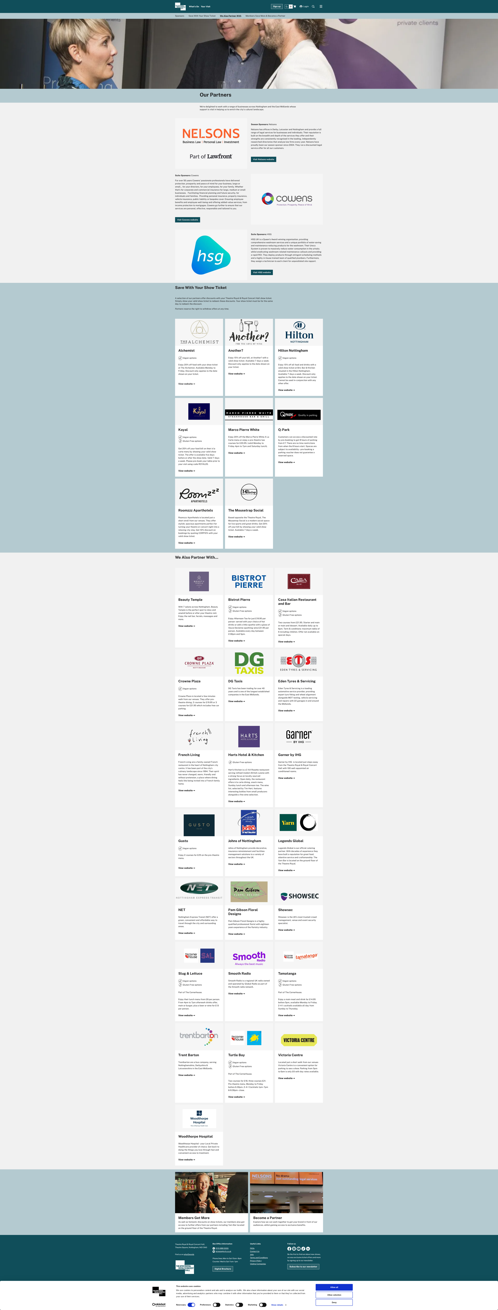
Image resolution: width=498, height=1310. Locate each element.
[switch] (216, 1305)
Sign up (277, 6)
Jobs (252, 1254)
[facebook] (289, 1248)
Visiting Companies (258, 1264)
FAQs (252, 1248)
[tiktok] (303, 1248)
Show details (277, 1305)
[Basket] (295, 6)
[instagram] (294, 1248)
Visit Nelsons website (263, 159)
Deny (334, 1302)
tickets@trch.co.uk (223, 1251)
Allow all (334, 1287)
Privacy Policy (256, 1261)
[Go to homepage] (180, 6)
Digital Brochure (223, 1269)
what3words (189, 1254)
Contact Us (254, 1251)
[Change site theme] (289, 7)
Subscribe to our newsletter (303, 1266)
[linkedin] (308, 1248)
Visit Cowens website (187, 220)
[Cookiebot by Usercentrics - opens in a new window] (159, 1305)
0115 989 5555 (222, 1248)
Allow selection (334, 1295)
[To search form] (313, 6)
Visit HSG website (262, 272)
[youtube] (299, 1248)
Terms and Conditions (259, 1258)
